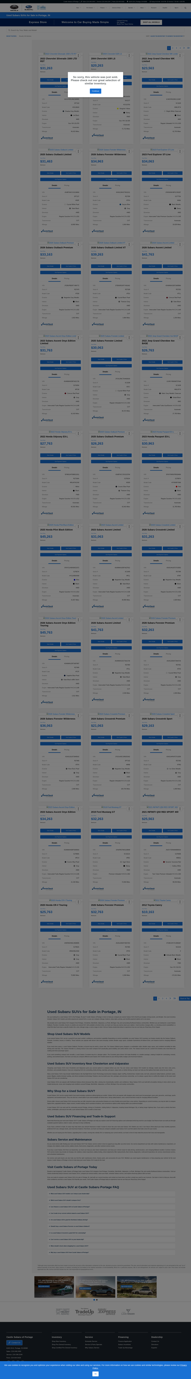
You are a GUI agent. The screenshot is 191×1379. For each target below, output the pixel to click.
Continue (95, 91)
